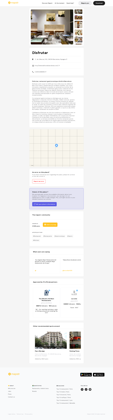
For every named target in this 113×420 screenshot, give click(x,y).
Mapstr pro (85, 3)
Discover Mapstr (47, 3)
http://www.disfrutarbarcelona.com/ (47, 65)
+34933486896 (40, 72)
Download (99, 3)
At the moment (59, 3)
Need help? (70, 3)
